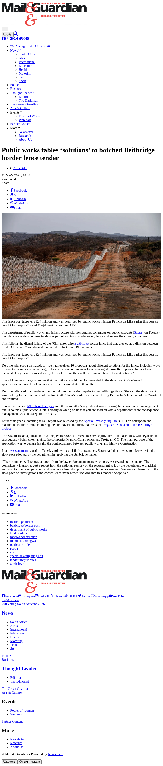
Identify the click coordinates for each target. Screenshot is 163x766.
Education (17, 633)
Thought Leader (19, 668)
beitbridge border (21, 522)
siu (12, 552)
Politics (6, 656)
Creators (13, 600)
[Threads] (13, 39)
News (7, 613)
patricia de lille (20, 544)
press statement (18, 450)
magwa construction (23, 537)
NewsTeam (55, 754)
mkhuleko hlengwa (23, 541)
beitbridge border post (24, 525)
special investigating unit (26, 556)
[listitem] (10, 596)
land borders (18, 533)
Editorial (16, 677)
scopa (14, 548)
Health (14, 637)
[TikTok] (17, 39)
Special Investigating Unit (101, 421)
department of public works (28, 529)
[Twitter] (20, 39)
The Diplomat (19, 681)
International (18, 629)
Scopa (138, 332)
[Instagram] (6, 39)
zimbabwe (17, 563)
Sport (13, 648)
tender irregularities (23, 560)
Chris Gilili (20, 168)
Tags (5, 600)
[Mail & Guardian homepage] (81, 14)
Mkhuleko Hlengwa (40, 406)
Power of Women (22, 710)
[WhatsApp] (23, 39)
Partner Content (12, 721)
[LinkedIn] (10, 39)
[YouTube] (27, 39)
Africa (14, 625)
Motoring (16, 641)
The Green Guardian (16, 688)
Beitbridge (81, 343)
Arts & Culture (12, 692)
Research (16, 743)
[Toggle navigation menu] (5, 29)
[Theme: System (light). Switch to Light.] (8, 34)
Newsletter (17, 739)
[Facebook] (3, 39)
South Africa (18, 622)
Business (8, 659)
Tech (13, 645)
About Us (16, 747)
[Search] (16, 34)
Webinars (16, 714)
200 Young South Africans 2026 (23, 604)
